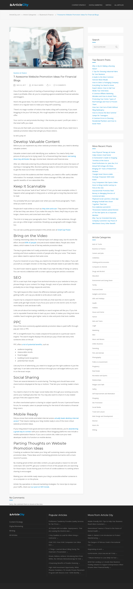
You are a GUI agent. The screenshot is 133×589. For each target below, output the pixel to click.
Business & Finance (46, 15)
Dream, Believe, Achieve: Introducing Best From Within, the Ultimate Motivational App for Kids (66, 557)
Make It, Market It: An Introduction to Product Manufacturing (104, 536)
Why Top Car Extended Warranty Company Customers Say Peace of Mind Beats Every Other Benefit (104, 220)
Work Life (95, 425)
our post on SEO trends (40, 487)
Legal (94, 326)
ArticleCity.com (14, 15)
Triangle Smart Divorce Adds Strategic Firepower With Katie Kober (103, 177)
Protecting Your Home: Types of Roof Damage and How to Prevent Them (104, 101)
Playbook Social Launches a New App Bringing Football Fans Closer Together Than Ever (105, 201)
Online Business (97, 344)
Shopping (95, 398)
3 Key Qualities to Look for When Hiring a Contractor (63, 536)
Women (95, 421)
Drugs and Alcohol (98, 271)
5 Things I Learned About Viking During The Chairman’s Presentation (64, 550)
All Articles (13, 535)
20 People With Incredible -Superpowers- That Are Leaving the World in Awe (65, 529)
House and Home (98, 312)
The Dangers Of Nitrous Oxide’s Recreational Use (104, 543)
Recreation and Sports (99, 376)
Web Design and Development (102, 416)
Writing (94, 430)
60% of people (30, 242)
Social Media (96, 407)
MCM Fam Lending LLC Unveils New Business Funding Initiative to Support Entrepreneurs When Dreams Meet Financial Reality (105, 564)
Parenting (95, 348)
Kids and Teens (97, 321)
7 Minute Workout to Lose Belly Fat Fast (103, 558)
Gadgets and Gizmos (99, 294)
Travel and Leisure (98, 412)
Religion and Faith (98, 385)
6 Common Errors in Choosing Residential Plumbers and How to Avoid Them (104, 121)
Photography (96, 357)
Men (93, 335)
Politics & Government (99, 362)
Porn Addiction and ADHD (101, 207)
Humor (94, 317)
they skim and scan (49, 208)
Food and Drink (97, 289)
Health (94, 303)
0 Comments (61, 85)
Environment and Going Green (102, 280)
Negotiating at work (96, 549)
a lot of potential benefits (32, 344)
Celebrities (95, 258)
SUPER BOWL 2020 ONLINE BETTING (102, 553)
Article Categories (29, 15)
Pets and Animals (98, 353)
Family (94, 285)
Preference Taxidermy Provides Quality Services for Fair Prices (66, 522)
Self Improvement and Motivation (103, 394)
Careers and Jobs (98, 253)
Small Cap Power (64, 230)
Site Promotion (97, 403)
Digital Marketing (16, 526)
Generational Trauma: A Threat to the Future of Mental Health (104, 529)
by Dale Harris (37, 85)
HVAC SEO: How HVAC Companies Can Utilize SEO (65, 543)
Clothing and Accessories (100, 262)
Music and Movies (98, 339)
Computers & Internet (99, 267)
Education (95, 276)
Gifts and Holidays (98, 298)
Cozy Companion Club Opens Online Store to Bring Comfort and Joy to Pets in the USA (105, 185)
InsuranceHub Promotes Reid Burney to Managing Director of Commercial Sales (103, 193)
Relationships (96, 380)
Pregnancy (95, 366)
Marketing (95, 330)
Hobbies (95, 308)
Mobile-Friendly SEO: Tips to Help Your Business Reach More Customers (105, 522)
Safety (94, 389)
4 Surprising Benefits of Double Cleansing (64, 563)
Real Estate (96, 371)
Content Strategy (16, 522)
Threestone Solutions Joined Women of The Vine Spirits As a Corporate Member (105, 212)
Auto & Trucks (97, 244)
